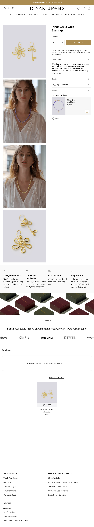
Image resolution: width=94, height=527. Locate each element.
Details (54, 79)
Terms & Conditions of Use (59, 487)
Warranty (56, 90)
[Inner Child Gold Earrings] (47, 394)
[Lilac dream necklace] (58, 106)
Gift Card (7, 482)
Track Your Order (10, 478)
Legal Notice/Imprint (57, 495)
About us (7, 508)
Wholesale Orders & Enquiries (16, 521)
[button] (84, 8)
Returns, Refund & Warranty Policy (63, 482)
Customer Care (9, 495)
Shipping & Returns (60, 85)
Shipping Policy (54, 478)
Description (56, 59)
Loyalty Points (9, 512)
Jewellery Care (9, 491)
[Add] (87, 111)
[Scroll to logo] (24, 337)
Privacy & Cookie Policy (58, 491)
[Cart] (89, 8)
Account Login (9, 487)
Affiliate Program (10, 516)
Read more (56, 73)
